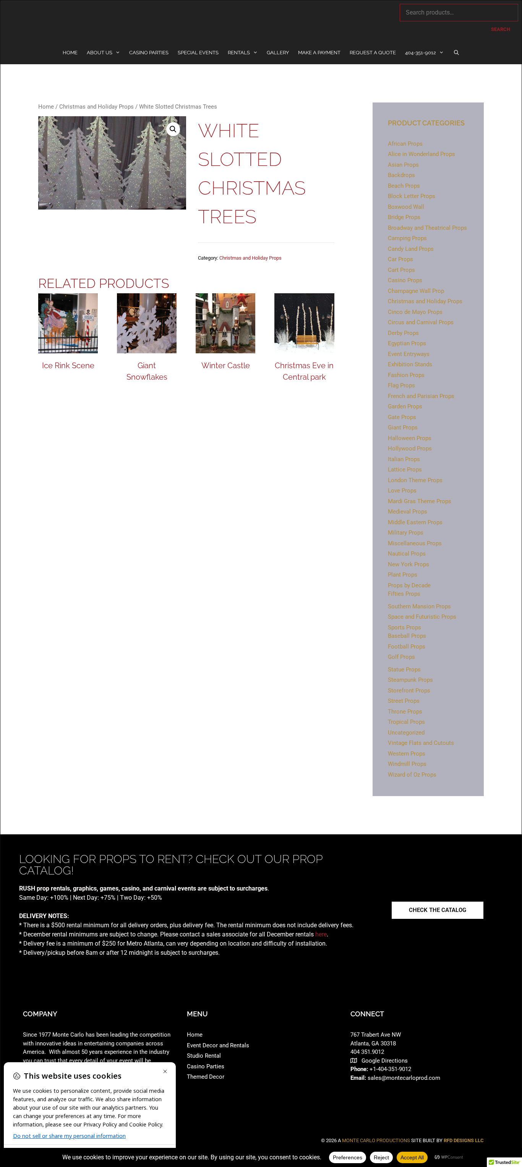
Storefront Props (409, 690)
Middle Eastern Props (415, 522)
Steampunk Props (410, 679)
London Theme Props (415, 480)
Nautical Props (407, 553)
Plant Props (402, 574)
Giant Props (403, 427)
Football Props (406, 646)
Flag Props (401, 385)
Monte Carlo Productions (376, 1140)
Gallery (278, 52)
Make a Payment (319, 52)
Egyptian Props (407, 343)
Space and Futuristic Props (422, 616)
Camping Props (407, 238)
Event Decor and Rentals (218, 1045)
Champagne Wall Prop (416, 291)
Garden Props (405, 406)
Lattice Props (405, 469)
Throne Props (405, 711)
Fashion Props (406, 375)
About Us (99, 52)
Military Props (405, 532)
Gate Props (402, 417)
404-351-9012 (420, 52)
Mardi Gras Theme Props (419, 501)
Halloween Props (409, 438)
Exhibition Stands (410, 364)
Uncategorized (406, 732)
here (321, 934)
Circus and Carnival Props (421, 322)
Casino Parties (149, 52)
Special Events (198, 52)
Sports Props (404, 627)
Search (500, 29)
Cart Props (401, 270)
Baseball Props (407, 635)
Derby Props (403, 333)
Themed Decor (205, 1076)
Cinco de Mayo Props (415, 312)
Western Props (406, 753)
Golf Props (401, 656)
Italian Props (404, 459)
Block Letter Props (411, 196)
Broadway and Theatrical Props (427, 227)
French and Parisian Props (421, 396)
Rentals (239, 52)
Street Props (404, 700)
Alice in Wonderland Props (421, 154)
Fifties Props (404, 593)
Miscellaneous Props (415, 543)
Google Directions (385, 1060)
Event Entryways (409, 354)
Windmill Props (407, 764)
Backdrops (401, 175)
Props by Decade (409, 585)
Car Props (400, 259)
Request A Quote (373, 52)
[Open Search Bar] (456, 52)
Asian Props (403, 164)
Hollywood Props (410, 448)
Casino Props (405, 280)
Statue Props (404, 669)
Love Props (402, 490)
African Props (405, 143)
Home (70, 52)
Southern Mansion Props (419, 606)
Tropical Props (406, 721)
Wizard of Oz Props (412, 774)
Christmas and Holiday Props (96, 106)
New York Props (408, 564)
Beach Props (404, 185)
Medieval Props (407, 511)
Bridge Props (404, 217)
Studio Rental (204, 1055)
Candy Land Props (411, 248)
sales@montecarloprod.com (404, 1077)
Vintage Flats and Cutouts (421, 743)
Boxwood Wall (406, 206)
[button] (173, 129)
